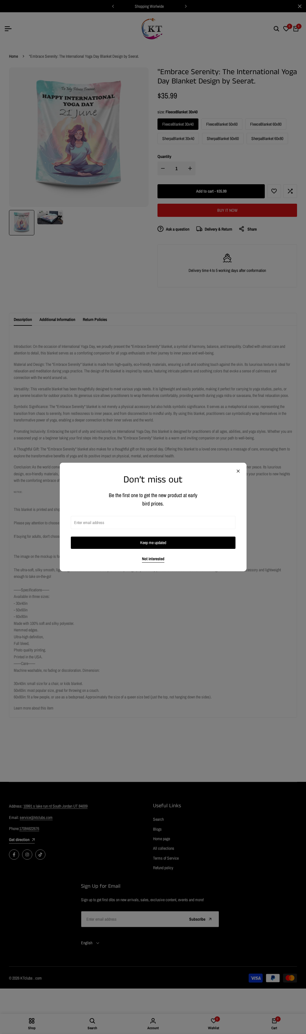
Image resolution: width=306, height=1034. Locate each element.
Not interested (153, 558)
